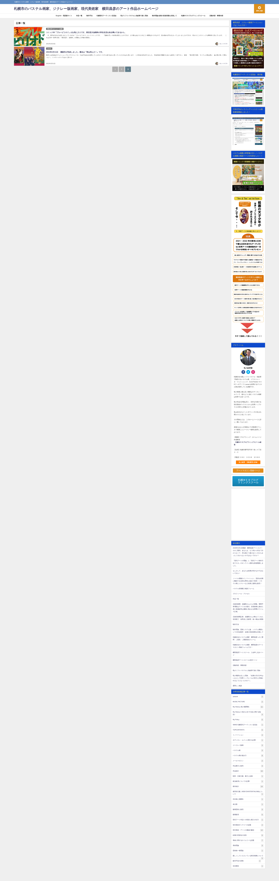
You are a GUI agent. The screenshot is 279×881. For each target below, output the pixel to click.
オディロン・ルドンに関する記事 (248, 740)
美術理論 (248, 845)
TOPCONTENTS (248, 730)
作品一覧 (79, 15)
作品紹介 (248, 771)
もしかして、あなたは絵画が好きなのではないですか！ (248, 572)
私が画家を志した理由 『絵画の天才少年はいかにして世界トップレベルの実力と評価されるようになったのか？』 (248, 678)
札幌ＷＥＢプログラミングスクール (193, 15)
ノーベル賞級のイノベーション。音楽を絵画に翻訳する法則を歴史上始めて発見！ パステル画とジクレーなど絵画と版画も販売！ (248, 581)
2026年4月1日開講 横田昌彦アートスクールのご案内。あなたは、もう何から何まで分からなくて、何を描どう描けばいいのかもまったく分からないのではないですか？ (248, 551)
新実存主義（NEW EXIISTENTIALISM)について (248, 793)
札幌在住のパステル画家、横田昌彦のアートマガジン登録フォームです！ (248, 646)
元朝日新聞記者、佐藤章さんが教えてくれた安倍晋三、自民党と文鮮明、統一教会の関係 (248, 618)
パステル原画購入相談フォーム (243, 588)
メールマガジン (248, 761)
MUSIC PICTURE (248, 702)
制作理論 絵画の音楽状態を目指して (164, 15)
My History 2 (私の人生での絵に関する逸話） (248, 713)
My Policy (248, 719)
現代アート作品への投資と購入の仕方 (248, 820)
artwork (49, 48)
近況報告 (248, 866)
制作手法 (89, 15)
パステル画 (248, 750)
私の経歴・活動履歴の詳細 (248, 462)
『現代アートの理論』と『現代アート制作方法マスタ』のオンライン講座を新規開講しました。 (248, 563)
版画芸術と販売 (248, 809)
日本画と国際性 (248, 799)
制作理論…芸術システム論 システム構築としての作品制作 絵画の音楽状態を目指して (248, 631)
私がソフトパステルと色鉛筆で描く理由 (134, 15)
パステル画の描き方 (248, 755)
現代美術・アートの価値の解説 (248, 830)
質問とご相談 (237, 685)
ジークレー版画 (248, 745)
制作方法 (236, 624)
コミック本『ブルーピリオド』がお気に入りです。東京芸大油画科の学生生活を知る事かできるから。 (86, 32)
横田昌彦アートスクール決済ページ (245, 660)
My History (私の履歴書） (248, 707)
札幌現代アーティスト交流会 (106, 15)
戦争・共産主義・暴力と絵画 (248, 776)
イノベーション (248, 735)
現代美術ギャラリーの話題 (248, 825)
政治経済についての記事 (248, 781)
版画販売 (248, 814)
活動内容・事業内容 (216, 15)
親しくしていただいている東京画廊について (248, 856)
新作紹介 (248, 786)
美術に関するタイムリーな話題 (54, 28)
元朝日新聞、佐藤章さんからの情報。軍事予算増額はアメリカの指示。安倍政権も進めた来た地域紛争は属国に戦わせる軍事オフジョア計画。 (248, 607)
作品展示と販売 (248, 766)
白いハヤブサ (223, 43)
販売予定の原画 (246, 861)
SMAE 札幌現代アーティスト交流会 (248, 725)
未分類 (248, 804)
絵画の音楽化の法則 (248, 835)
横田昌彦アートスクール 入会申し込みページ (248, 654)
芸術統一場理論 (248, 850)
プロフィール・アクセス (241, 593)
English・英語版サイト (64, 15)
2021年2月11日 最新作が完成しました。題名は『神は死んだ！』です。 (75, 52)
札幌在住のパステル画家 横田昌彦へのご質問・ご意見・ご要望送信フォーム (248, 638)
